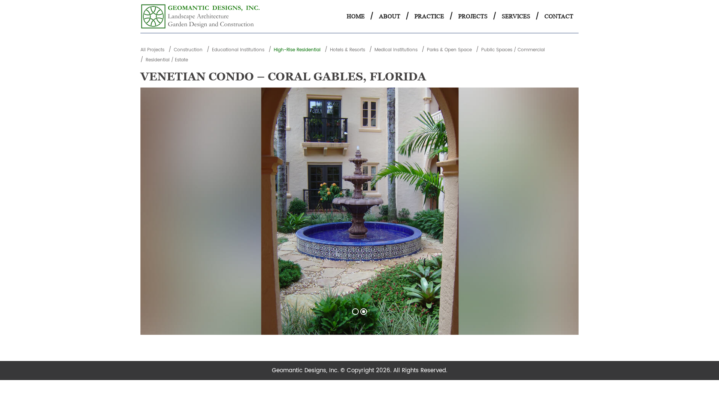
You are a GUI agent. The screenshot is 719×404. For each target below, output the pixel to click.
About (389, 16)
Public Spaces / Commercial (513, 49)
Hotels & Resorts (347, 49)
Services (516, 16)
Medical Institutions (396, 49)
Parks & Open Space (449, 49)
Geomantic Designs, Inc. (306, 370)
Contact (558, 16)
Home (356, 16)
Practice (429, 16)
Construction (188, 49)
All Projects (152, 49)
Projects (473, 16)
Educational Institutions (238, 49)
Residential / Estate (167, 60)
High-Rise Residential (297, 49)
